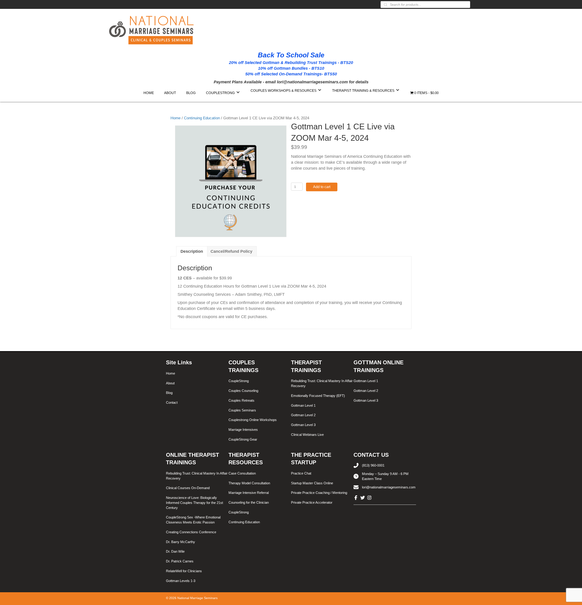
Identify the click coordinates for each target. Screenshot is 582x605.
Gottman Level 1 (303, 405)
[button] (356, 497)
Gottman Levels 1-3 (180, 581)
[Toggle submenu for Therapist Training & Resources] (397, 90)
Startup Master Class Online (312, 483)
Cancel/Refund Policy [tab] (231, 251)
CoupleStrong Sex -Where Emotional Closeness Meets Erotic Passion (193, 519)
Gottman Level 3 (303, 425)
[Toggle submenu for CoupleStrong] (238, 92)
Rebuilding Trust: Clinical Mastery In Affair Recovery (322, 383)
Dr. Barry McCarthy (180, 542)
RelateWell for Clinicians (184, 571)
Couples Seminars (242, 410)
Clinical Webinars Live (307, 435)
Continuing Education (202, 118)
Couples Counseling (243, 391)
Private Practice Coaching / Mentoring (319, 493)
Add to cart (321, 187)
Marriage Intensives (243, 429)
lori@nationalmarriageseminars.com (389, 487)
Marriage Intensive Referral (248, 493)
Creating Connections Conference (191, 532)
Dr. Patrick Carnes (179, 561)
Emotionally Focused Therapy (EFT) (318, 396)
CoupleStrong (238, 381)
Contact (172, 402)
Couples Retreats (241, 400)
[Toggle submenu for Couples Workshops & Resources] (319, 90)
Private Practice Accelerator (311, 502)
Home (176, 118)
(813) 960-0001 (373, 465)
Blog (169, 393)
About (170, 383)
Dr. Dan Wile (175, 551)
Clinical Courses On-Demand (188, 488)
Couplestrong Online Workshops (252, 420)
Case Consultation (242, 473)
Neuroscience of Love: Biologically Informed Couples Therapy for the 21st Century (194, 503)
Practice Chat (301, 473)
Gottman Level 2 (303, 415)
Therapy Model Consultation (249, 483)
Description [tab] (192, 251)
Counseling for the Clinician (248, 502)
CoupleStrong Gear (242, 439)
